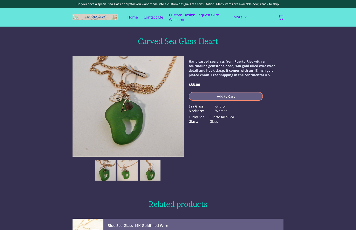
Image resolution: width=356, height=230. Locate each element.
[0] (281, 17)
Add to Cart (226, 96)
